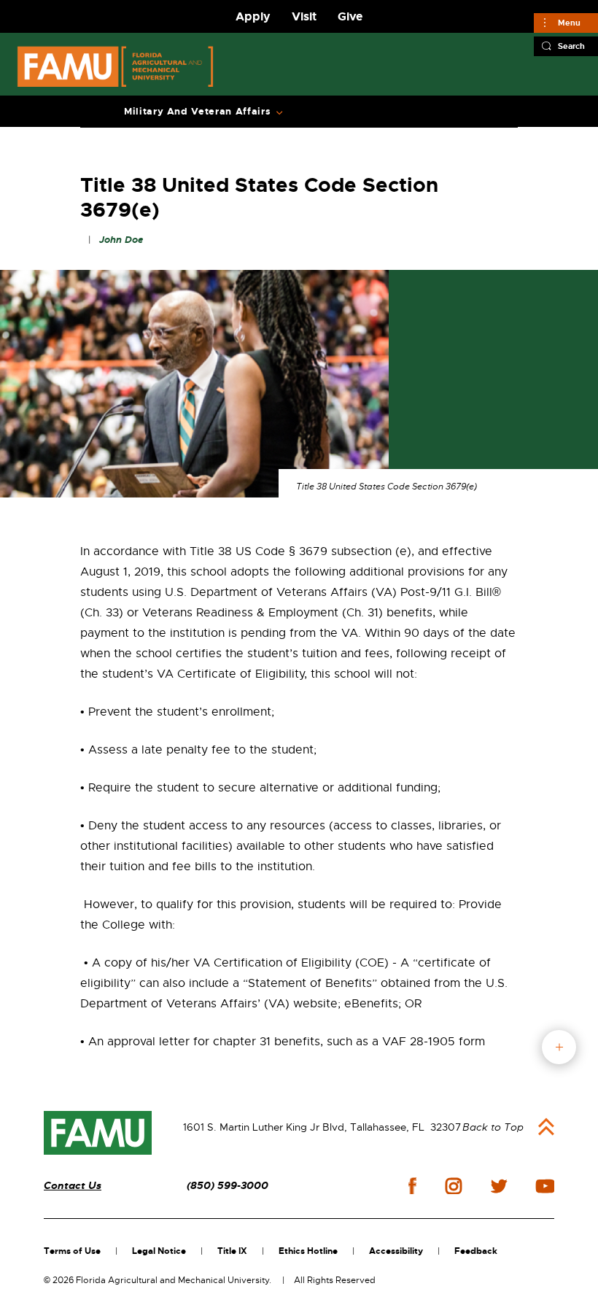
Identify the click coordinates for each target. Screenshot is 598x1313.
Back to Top (493, 1127)
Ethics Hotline (308, 1251)
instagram (454, 1186)
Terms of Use (72, 1251)
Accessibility (396, 1251)
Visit (304, 16)
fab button (559, 1047)
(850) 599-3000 (227, 1186)
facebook (412, 1185)
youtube (545, 1186)
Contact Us (72, 1186)
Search (571, 46)
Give (350, 16)
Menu (569, 23)
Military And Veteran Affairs (197, 111)
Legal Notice (159, 1251)
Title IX (232, 1251)
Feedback (475, 1251)
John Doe (121, 240)
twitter (499, 1186)
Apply (253, 16)
